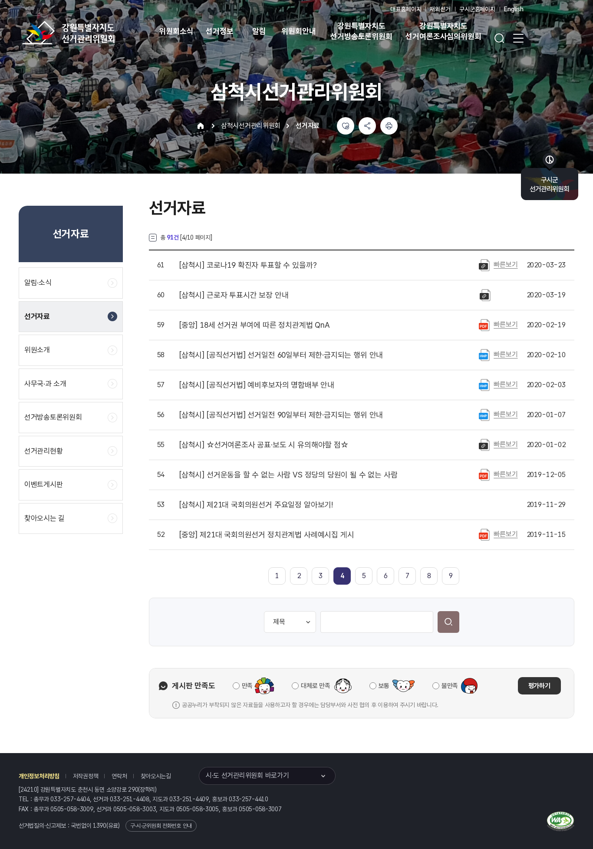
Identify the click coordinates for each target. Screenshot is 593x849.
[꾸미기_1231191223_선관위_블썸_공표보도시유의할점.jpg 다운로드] (484, 444)
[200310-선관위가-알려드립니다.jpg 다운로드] (484, 264)
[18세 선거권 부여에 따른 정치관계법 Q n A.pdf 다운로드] (484, 324)
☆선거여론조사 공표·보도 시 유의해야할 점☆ (263, 445)
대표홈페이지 (405, 9)
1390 (99, 825)
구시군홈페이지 (477, 9)
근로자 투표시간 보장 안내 (233, 295)
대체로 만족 (315, 686)
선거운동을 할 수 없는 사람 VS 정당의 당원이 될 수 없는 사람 (288, 475)
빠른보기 (505, 264)
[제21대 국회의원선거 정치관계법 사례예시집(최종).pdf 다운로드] (484, 534)
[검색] (448, 622)
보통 (384, 686)
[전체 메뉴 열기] (518, 38)
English (514, 9)
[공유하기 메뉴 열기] (367, 126)
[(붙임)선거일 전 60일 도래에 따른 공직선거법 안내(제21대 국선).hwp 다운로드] (484, 354)
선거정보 (219, 31)
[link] (342, 576)
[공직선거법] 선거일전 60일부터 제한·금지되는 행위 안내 (281, 355)
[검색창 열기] (499, 38)
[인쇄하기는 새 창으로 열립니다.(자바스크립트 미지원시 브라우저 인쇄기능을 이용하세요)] (389, 126)
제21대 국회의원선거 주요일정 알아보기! (256, 505)
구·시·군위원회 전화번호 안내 (161, 826)
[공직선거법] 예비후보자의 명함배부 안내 (256, 385)
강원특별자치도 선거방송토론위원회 (361, 31)
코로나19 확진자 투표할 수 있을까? (247, 265)
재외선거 (440, 9)
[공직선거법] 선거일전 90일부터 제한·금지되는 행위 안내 (281, 415)
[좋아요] (345, 126)
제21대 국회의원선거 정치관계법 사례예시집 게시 (266, 535)
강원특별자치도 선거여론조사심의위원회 (443, 31)
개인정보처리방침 (39, 776)
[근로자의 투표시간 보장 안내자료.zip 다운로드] (485, 294)
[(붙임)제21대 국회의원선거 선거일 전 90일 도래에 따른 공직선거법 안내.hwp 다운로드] (484, 414)
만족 (247, 686)
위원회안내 (298, 31)
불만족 (449, 686)
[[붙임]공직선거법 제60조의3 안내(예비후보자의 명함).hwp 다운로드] (484, 384)
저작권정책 (86, 776)
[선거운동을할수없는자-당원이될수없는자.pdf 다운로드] (484, 474)
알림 (259, 31)
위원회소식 (176, 31)
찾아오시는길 (156, 776)
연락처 (119, 776)
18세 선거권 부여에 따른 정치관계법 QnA (254, 325)
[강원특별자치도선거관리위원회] (95, 32)
